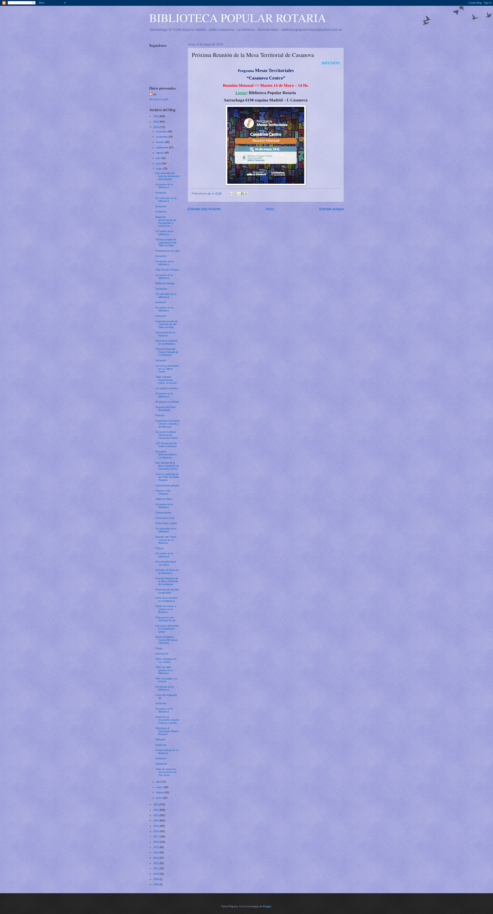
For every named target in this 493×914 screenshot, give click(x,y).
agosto (160, 152)
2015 (156, 847)
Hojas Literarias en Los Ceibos (165, 660)
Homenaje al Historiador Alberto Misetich (167, 731)
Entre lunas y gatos (166, 523)
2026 (156, 116)
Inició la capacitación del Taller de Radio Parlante (167, 477)
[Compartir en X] (239, 194)
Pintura (159, 548)
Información (162, 653)
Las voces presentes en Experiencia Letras (167, 628)
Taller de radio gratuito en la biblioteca (164, 670)
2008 (156, 884)
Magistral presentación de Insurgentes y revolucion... (165, 221)
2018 (156, 831)
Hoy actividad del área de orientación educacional (167, 176)
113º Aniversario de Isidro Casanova (166, 445)
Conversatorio (163, 512)
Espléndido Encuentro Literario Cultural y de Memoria (167, 423)
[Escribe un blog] (235, 194)
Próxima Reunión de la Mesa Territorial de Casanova (166, 581)
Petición (159, 415)
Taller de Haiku (163, 499)
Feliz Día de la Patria (167, 269)
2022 (156, 810)
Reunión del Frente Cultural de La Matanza (165, 539)
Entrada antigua (331, 209)
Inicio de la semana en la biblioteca (166, 342)
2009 (156, 879)
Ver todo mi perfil (158, 99)
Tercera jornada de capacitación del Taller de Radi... (165, 242)
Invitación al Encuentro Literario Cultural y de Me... (167, 720)
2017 (156, 836)
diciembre (162, 131)
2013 (156, 857)
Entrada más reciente (204, 209)
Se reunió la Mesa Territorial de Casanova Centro (166, 435)
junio (159, 163)
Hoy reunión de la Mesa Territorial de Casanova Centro (167, 465)
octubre (160, 142)
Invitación (160, 192)
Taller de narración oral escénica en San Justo (166, 772)
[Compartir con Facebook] (242, 194)
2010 (156, 873)
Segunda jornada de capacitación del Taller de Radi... (166, 324)
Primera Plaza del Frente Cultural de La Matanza (166, 352)
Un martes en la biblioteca (164, 233)
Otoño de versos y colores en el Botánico (165, 609)
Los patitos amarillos (167, 388)
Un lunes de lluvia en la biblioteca (167, 571)
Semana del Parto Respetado (165, 408)
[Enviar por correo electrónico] (231, 194)
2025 (156, 121)
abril (159, 781)
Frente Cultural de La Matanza (167, 751)
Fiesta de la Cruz (164, 518)
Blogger (267, 906)
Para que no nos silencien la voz (165, 619)
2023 (156, 804)
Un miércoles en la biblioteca (165, 199)
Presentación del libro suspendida (167, 591)
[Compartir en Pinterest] (246, 194)
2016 (156, 841)
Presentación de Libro (167, 250)
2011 (156, 868)
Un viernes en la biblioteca (164, 263)
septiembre (162, 147)
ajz (155, 94)
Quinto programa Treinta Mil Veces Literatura (166, 640)
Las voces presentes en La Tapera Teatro (167, 368)
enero (159, 797)
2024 (156, 127)
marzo (160, 787)
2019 (156, 826)
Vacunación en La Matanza (165, 334)
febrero (160, 792)
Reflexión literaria (165, 283)
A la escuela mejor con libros (165, 563)
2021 (156, 815)
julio (158, 158)
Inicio (270, 209)
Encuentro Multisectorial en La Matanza (166, 454)
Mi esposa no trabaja (167, 401)
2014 (156, 852)
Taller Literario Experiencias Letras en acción (166, 379)
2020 (156, 820)
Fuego (158, 648)
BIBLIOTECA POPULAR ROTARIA (237, 17)
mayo (159, 168)
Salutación (161, 288)
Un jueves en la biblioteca (164, 186)
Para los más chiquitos (162, 492)
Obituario (160, 739)
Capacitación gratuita (167, 485)
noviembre (162, 136)
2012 (156, 863)
